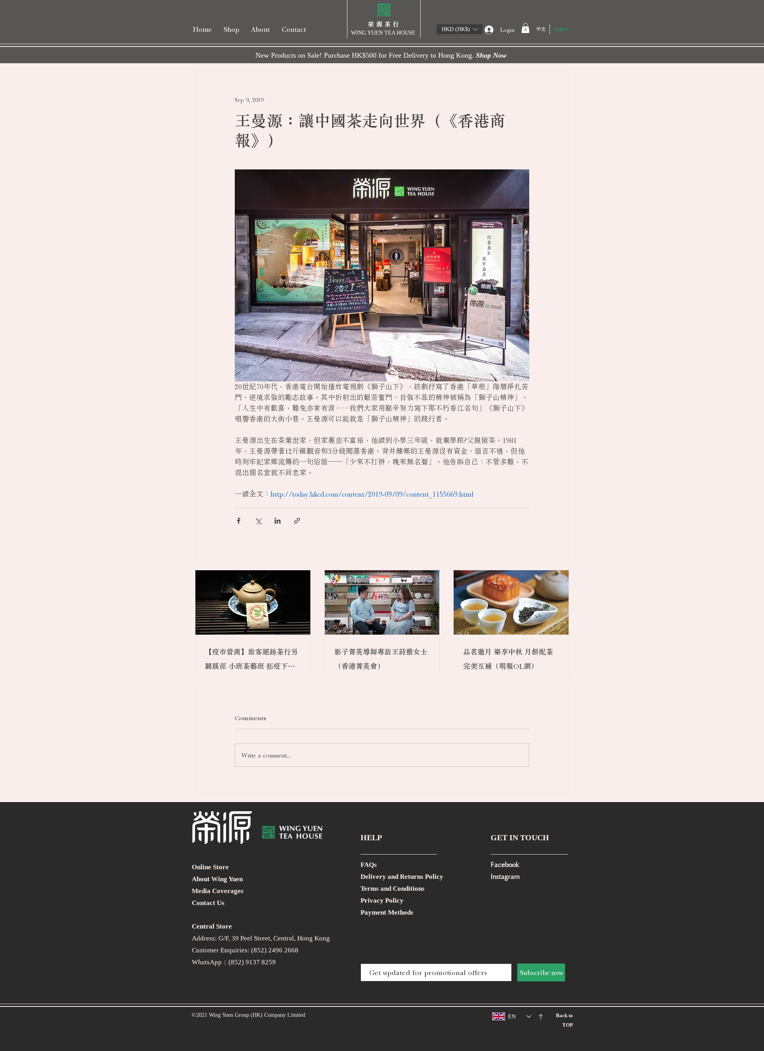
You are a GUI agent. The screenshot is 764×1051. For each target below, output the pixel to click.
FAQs (369, 864)
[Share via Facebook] (238, 521)
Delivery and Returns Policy (402, 876)
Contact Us (208, 903)
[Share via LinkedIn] (277, 521)
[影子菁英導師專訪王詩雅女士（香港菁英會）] (382, 602)
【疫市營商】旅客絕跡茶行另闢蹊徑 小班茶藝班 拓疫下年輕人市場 (251, 660)
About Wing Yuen (217, 879)
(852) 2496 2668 (274, 950)
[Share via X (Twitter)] (258, 521)
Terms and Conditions (393, 888)
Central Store (212, 926)
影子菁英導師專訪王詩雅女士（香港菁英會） (380, 659)
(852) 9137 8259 (252, 962)
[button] (460, 29)
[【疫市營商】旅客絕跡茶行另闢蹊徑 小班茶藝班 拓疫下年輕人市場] (252, 602)
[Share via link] (297, 521)
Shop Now (491, 55)
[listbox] (460, 29)
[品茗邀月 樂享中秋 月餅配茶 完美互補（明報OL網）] (511, 602)
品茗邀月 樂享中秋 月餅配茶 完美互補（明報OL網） (508, 659)
